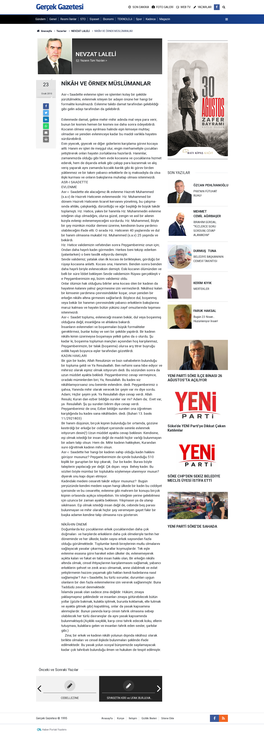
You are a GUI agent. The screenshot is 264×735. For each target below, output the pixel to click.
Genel (53, 19)
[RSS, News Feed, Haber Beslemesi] (223, 718)
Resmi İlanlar (68, 19)
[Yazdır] (46, 139)
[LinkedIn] (46, 119)
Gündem (40, 19)
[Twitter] (46, 113)
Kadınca (151, 19)
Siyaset (94, 19)
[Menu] (226, 19)
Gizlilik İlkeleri (149, 718)
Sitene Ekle (167, 718)
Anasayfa (107, 718)
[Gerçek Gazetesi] (59, 7)
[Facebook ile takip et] (217, 7)
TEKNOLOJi (124, 19)
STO (83, 19)
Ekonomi (108, 19)
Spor (139, 19)
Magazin (164, 19)
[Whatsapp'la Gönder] (46, 126)
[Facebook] (46, 106)
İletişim (133, 718)
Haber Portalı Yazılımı (54, 729)
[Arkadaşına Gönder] (46, 133)
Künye (120, 718)
